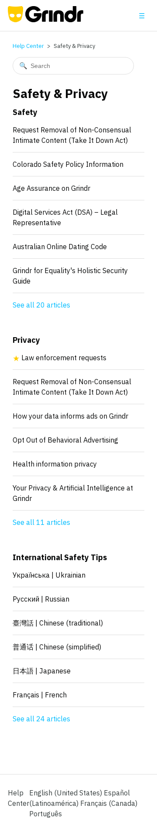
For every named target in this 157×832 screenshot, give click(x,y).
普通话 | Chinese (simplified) (57, 647)
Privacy (26, 340)
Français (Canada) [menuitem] (108, 803)
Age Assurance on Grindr (51, 188)
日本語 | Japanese (42, 670)
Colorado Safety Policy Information (68, 164)
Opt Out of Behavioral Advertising (65, 440)
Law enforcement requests (63, 357)
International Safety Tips (60, 557)
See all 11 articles (41, 522)
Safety (25, 112)
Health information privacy (55, 464)
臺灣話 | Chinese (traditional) (58, 623)
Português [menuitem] (45, 813)
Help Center (28, 46)
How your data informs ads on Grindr (70, 416)
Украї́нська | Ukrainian (49, 575)
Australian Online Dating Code (60, 246)
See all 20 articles (41, 305)
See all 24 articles (41, 718)
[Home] (45, 19)
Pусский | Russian (41, 599)
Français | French (40, 694)
